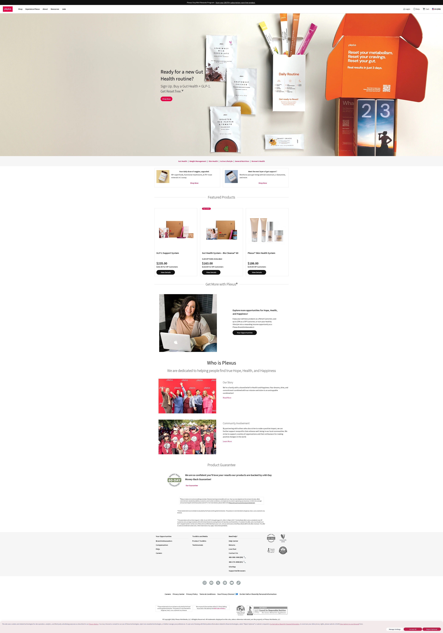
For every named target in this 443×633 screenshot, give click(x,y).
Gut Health (182, 161)
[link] (416, 9)
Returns (232, 545)
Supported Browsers (237, 571)
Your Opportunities (245, 332)
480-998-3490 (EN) (236, 557)
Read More (227, 398)
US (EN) (437, 9)
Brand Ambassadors (164, 541)
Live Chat (232, 549)
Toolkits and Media (200, 536)
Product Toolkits (199, 541)
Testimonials (197, 545)
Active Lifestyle (226, 161)
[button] (174, 537)
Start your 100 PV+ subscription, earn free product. (235, 2)
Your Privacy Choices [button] (225, 594)
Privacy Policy (192, 594)
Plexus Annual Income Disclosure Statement (242, 503)
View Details (166, 272)
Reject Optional (431, 629)
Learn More (227, 441)
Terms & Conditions (207, 594)
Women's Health (258, 161)
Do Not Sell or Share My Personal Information (258, 594)
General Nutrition (242, 161)
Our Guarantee (192, 485)
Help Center (233, 541)
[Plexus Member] (270, 611)
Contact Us (233, 553)
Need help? (233, 536)
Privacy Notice (93, 624)
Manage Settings (395, 629)
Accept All (412, 629)
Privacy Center (178, 594)
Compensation (162, 545)
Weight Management (197, 161)
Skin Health (213, 161)
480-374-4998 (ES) (236, 562)
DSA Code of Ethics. (220, 608)
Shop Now (166, 99)
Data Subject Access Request (349, 624)
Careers (159, 553)
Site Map (232, 567)
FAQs (158, 549)
